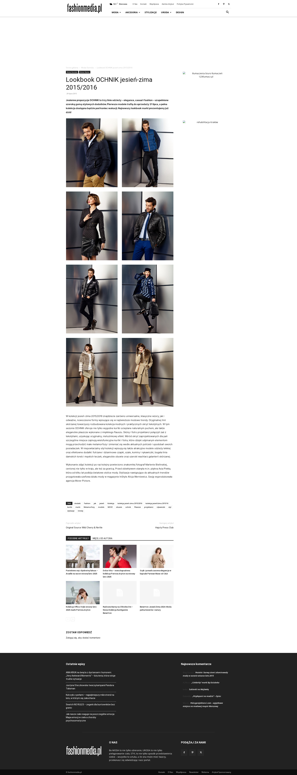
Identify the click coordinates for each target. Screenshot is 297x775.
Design (180, 12)
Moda (115, 12)
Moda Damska (87, 67)
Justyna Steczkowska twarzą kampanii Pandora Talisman (90, 687)
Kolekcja (111, 503)
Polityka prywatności (185, 4)
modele (101, 507)
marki (77, 507)
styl (169, 507)
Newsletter (194, 772)
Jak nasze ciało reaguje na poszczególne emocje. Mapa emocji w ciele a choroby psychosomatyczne (90, 717)
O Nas (135, 4)
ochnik (128, 507)
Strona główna (72, 67)
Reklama (205, 772)
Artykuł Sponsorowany (221, 772)
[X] (228, 4)
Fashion (87, 503)
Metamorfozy (89, 507)
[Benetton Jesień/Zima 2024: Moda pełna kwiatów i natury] (157, 592)
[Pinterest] (223, 4)
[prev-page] (68, 619)
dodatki (77, 503)
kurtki (69, 507)
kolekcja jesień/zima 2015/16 (157, 503)
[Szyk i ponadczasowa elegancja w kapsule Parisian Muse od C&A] (157, 556)
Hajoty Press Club (164, 527)
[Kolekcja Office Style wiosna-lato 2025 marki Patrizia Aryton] (83, 592)
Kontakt (143, 4)
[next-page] (73, 619)
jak (95, 503)
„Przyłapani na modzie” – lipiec (206, 696)
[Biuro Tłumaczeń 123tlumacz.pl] (206, 91)
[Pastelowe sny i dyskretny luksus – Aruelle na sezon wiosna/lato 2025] (83, 556)
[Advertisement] (148, 43)
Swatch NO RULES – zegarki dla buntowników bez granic (90, 706)
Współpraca (154, 4)
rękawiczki (161, 507)
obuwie (119, 507)
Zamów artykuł (168, 4)
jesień (101, 503)
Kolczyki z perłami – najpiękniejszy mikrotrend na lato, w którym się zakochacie (90, 696)
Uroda (165, 12)
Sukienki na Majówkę (199, 689)
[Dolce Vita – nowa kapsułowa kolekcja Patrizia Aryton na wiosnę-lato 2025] (120, 556)
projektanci (148, 507)
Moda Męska (84, 72)
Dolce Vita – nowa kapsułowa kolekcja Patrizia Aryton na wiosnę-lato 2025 (119, 573)
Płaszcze (137, 507)
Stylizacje (151, 12)
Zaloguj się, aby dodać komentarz (83, 637)
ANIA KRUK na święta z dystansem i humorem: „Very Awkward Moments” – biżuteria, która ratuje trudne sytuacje (90, 675)
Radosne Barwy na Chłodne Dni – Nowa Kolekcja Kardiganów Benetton (118, 610)
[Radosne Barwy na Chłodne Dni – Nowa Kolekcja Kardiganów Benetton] (120, 592)
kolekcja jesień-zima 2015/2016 (130, 503)
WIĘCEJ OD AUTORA (102, 538)
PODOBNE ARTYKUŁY (78, 538)
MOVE (110, 507)
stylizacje (70, 511)
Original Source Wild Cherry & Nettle (84, 527)
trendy (80, 511)
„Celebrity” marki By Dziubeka (205, 682)
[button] (227, 12)
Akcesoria (131, 12)
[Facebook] (218, 4)
